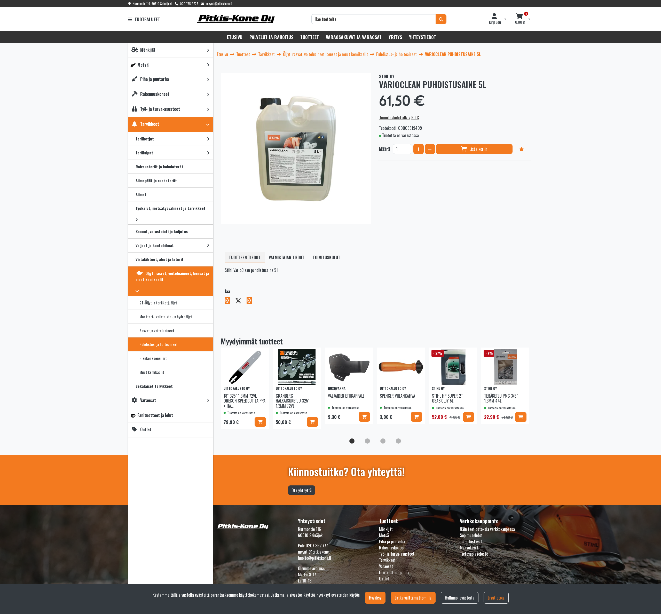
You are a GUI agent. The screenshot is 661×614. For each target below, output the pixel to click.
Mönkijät (386, 529)
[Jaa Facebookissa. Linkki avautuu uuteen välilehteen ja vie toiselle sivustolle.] (230, 301)
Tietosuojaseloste (474, 554)
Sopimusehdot (471, 535)
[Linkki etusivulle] (236, 19)
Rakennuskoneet (392, 548)
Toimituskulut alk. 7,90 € (399, 117)
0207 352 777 (317, 545)
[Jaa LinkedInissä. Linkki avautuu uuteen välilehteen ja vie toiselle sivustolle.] (251, 301)
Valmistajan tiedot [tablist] (286, 257)
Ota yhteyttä (302, 490)
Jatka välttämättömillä (413, 598)
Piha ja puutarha (392, 541)
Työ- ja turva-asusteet (396, 554)
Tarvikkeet (387, 560)
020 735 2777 (189, 3)
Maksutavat (469, 548)
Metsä (384, 535)
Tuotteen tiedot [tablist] (245, 257)
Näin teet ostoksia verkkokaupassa (487, 529)
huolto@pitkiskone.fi (314, 558)
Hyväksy (375, 598)
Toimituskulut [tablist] (326, 257)
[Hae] (441, 19)
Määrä (384, 149)
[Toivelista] (521, 149)
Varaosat (386, 566)
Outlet (384, 579)
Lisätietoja (496, 598)
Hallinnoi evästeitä (459, 598)
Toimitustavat (471, 541)
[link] (208, 50)
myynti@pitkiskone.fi (219, 3)
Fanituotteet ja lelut (395, 572)
